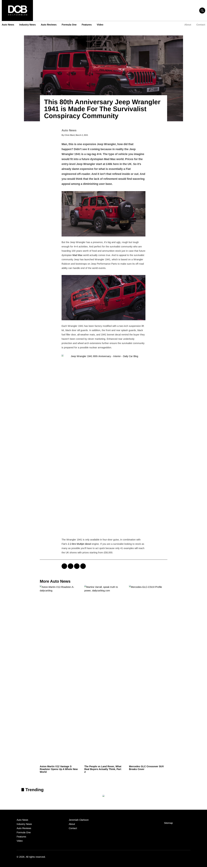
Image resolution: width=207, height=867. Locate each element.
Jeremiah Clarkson (79, 820)
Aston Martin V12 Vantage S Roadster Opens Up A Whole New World (59, 769)
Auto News (8, 24)
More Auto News (55, 581)
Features (87, 24)
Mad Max (77, 255)
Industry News (27, 24)
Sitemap (168, 823)
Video (100, 24)
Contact (200, 24)
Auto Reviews (49, 24)
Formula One (69, 24)
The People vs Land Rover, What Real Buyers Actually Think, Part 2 (102, 769)
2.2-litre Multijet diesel (79, 544)
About (187, 24)
